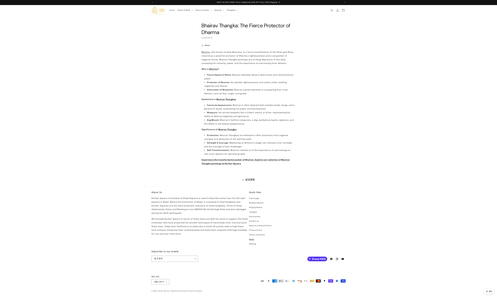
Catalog (252, 244)
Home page (254, 198)
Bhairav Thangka (227, 129)
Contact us (254, 221)
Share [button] (207, 45)
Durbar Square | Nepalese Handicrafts (173, 291)
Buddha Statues (256, 203)
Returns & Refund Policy (260, 226)
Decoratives (254, 216)
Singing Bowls (255, 207)
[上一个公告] (152, 2)
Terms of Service (257, 235)
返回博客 (250, 179)
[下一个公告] (345, 2)
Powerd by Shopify (195, 291)
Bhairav (206, 52)
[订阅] (195, 259)
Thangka (253, 212)
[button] (185, 10)
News (251, 239)
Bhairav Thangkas (226, 99)
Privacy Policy (255, 230)
